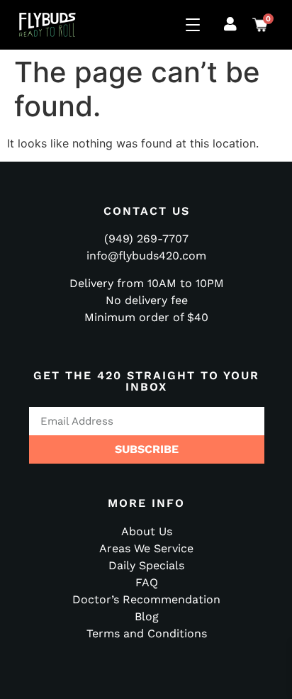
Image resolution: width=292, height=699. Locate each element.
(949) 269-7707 (146, 238)
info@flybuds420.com (146, 255)
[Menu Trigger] (194, 24)
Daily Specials (146, 565)
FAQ (146, 582)
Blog (147, 616)
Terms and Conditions (146, 633)
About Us (146, 531)
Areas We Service (146, 548)
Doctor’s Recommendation (146, 599)
